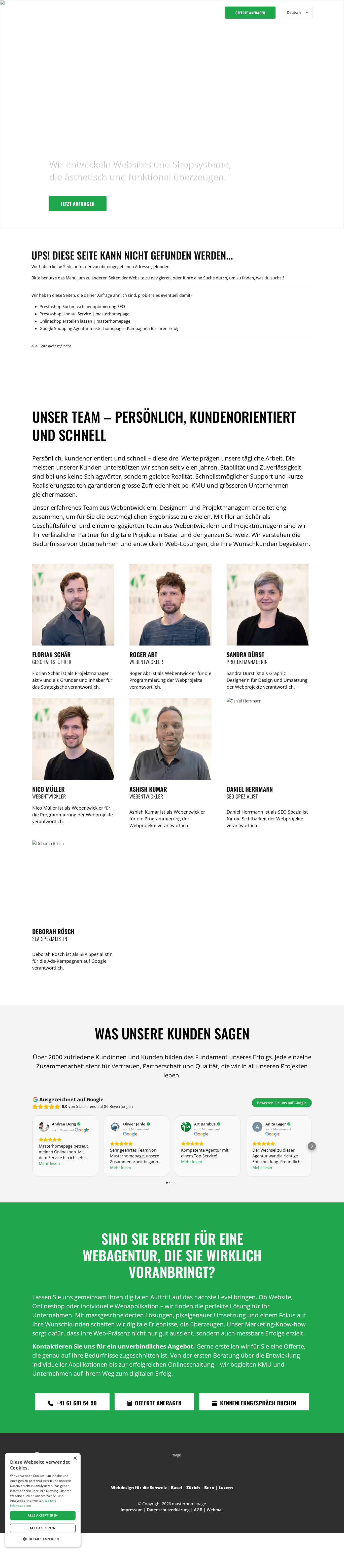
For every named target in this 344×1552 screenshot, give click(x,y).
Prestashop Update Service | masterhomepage (84, 314)
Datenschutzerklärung (168, 1510)
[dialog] (43, 1500)
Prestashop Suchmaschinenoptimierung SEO (82, 306)
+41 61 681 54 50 (76, 1403)
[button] (43, 1539)
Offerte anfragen (250, 12)
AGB (198, 1510)
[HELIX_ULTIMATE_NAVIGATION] (211, 12)
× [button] (75, 1458)
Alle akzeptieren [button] (43, 1515)
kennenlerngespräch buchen (257, 1403)
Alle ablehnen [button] (43, 1528)
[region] (172, 114)
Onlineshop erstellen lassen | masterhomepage (85, 321)
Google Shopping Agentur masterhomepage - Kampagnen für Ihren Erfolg (110, 328)
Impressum (132, 1510)
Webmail (215, 1510)
